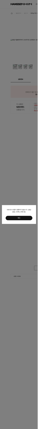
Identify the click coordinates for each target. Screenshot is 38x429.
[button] (19, 218)
